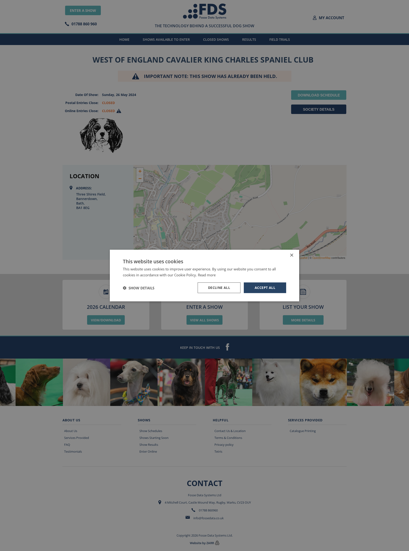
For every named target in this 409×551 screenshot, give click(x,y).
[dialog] (204, 275)
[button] (138, 288)
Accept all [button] (265, 287)
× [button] (291, 255)
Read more (207, 274)
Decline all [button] (219, 287)
